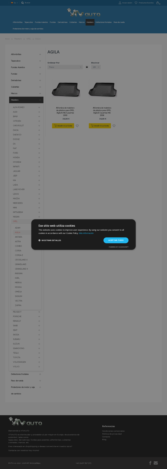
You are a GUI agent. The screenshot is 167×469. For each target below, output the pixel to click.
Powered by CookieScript (119, 247)
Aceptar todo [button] (116, 240)
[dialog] (83, 234)
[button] (49, 240)
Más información (86, 233)
